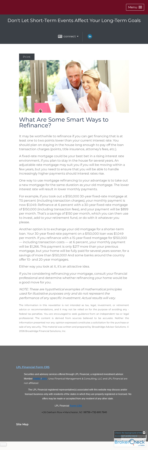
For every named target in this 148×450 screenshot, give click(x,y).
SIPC (44, 378)
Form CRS (76, 405)
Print (27, 57)
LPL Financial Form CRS (33, 367)
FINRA (37, 378)
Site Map (22, 424)
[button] (135, 7)
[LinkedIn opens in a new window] (89, 37)
